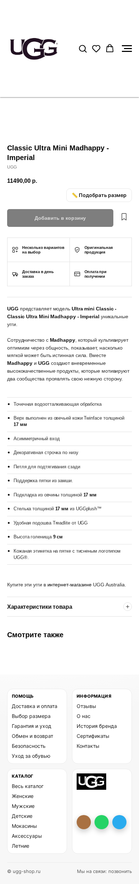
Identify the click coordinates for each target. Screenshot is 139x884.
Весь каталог (27, 786)
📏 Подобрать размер (99, 195)
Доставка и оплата (34, 706)
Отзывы (86, 706)
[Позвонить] (84, 822)
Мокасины (24, 826)
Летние (20, 846)
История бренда (97, 726)
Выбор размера (31, 716)
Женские (23, 796)
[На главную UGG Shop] (91, 781)
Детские (22, 816)
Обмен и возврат (32, 736)
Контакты (88, 746)
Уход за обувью (31, 756)
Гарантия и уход (31, 726)
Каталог (23, 776)
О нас (84, 716)
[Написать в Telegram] (119, 822)
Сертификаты (93, 736)
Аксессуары (27, 836)
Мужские (23, 806)
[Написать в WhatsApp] (101, 822)
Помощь (23, 696)
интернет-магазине (70, 584)
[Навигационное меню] (127, 48)
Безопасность (29, 746)
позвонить (120, 871)
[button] (82, 48)
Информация (94, 696)
